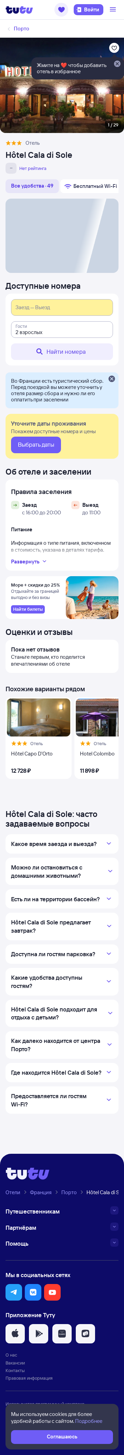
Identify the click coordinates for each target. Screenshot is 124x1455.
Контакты (15, 1370)
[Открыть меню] (113, 10)
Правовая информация (29, 1378)
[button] (61, 10)
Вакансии (15, 1363)
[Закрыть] (111, 379)
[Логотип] (19, 9)
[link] (28, 609)
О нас (11, 1355)
